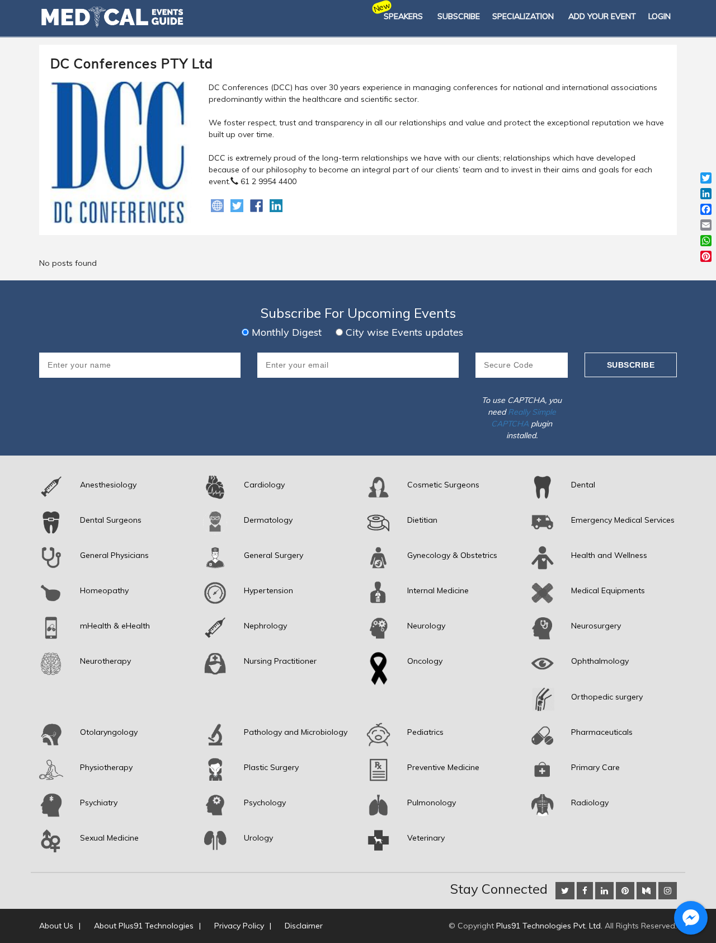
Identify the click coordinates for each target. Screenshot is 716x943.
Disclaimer (304, 926)
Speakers (403, 16)
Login (659, 16)
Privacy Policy (239, 926)
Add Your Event (602, 16)
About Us (56, 926)
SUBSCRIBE (458, 16)
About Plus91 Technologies (144, 926)
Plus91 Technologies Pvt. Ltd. (549, 926)
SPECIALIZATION (523, 16)
